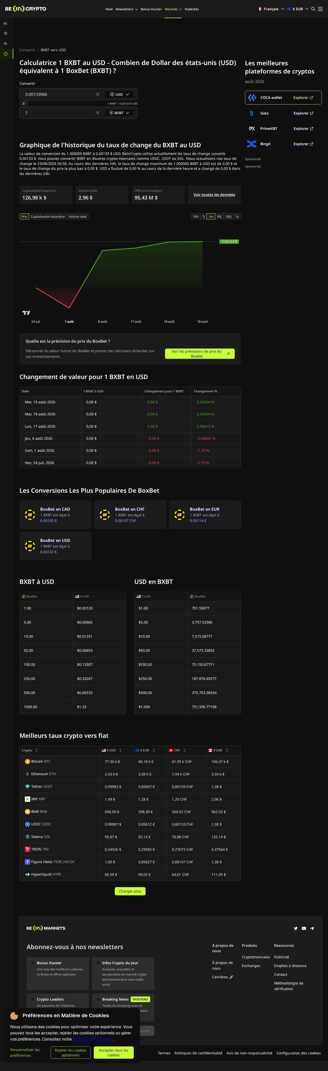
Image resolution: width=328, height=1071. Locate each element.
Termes (164, 1053)
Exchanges (251, 965)
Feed (109, 9)
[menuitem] (6, 23)
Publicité (281, 956)
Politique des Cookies (93, 1039)
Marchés (171, 9)
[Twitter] (295, 929)
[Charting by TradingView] (26, 312)
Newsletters (125, 9)
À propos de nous (222, 965)
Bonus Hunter (151, 9)
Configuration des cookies (298, 1053)
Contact (280, 974)
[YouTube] (303, 929)
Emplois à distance (290, 965)
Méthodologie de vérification (288, 986)
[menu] (6, 38)
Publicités (192, 9)
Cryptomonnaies (256, 956)
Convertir (27, 49)
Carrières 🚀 (222, 976)
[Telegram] (312, 929)
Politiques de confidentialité (198, 1053)
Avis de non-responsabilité (249, 1053)
